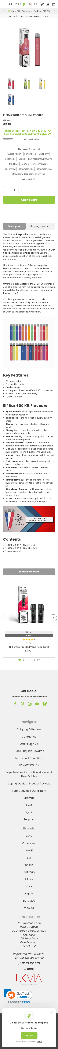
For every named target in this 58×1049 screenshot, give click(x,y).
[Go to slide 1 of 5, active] (19, 660)
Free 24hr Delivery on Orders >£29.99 (30, 11)
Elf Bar (29, 879)
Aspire (29, 893)
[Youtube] (37, 704)
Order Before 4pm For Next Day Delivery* (27, 130)
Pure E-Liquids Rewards (29, 751)
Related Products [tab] (29, 571)
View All (29, 908)
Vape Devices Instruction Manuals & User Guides (29, 774)
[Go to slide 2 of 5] (24, 660)
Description (14, 226)
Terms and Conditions (29, 758)
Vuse (29, 886)
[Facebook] (15, 704)
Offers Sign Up (29, 744)
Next (55, 11)
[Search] (10, 4)
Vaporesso (29, 843)
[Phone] (42, 4)
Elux (29, 857)
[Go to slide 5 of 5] (38, 660)
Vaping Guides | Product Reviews (29, 783)
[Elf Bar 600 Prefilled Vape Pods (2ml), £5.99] (29, 603)
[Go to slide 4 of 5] (34, 660)
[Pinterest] (22, 704)
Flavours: (29, 149)
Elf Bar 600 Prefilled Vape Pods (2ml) (29, 646)
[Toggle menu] (4, 4)
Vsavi (29, 836)
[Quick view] (29, 620)
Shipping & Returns (40, 226)
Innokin (29, 865)
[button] (18, 996)
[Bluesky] (45, 704)
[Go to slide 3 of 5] (29, 660)
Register (29, 819)
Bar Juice (29, 900)
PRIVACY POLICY (29, 765)
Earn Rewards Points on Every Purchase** (27, 133)
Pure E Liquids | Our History (29, 791)
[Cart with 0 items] (53, 4)
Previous (3, 11)
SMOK (29, 850)
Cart (29, 805)
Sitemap (29, 798)
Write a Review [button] (32, 139)
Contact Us (29, 736)
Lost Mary (29, 872)
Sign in (29, 812)
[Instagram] (30, 704)
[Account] (48, 4)
